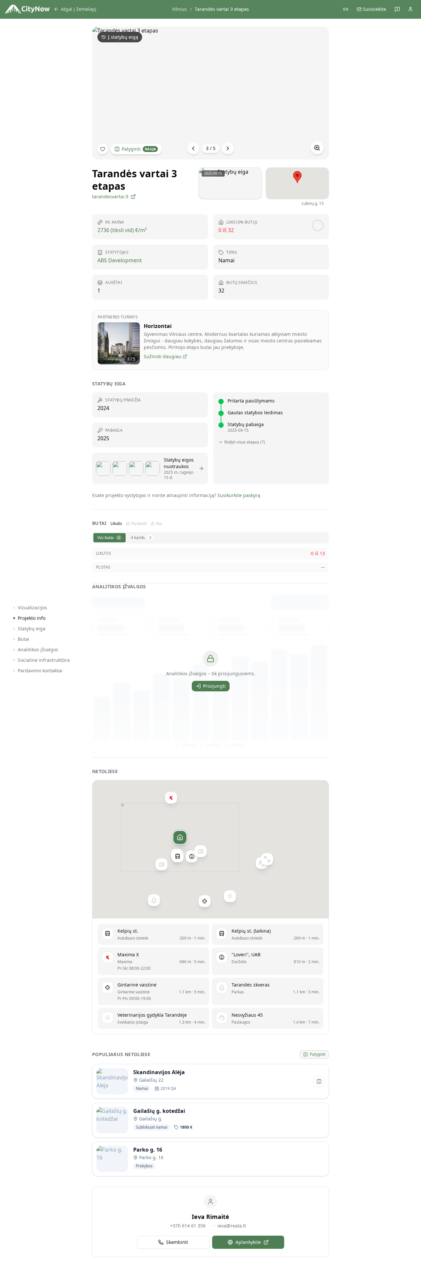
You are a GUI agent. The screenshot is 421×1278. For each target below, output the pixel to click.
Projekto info (31, 618)
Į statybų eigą (123, 37)
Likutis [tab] (116, 523)
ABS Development (119, 260)
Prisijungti (214, 686)
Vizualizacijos (32, 607)
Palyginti (139, 149)
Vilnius (179, 9)
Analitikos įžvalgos (38, 649)
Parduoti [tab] (139, 523)
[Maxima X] (171, 797)
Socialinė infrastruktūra (44, 660)
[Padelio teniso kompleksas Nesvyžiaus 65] (267, 859)
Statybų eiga (31, 628)
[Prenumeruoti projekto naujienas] (102, 149)
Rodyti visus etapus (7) (244, 442)
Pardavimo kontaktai (40, 670)
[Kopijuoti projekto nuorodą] (345, 9)
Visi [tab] (159, 523)
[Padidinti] (317, 147)
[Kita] (228, 148)
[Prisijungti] (410, 9)
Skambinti (177, 1242)
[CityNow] (27, 9)
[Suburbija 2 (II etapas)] (201, 851)
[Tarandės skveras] (154, 900)
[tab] (109, 537)
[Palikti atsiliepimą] (397, 9)
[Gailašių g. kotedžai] (161, 864)
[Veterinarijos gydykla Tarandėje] (230, 896)
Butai (23, 639)
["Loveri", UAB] (192, 856)
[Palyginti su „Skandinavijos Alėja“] (319, 1081)
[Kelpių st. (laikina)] (178, 856)
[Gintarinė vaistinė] (204, 901)
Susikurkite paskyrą (238, 495)
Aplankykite (248, 1242)
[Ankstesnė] (193, 148)
